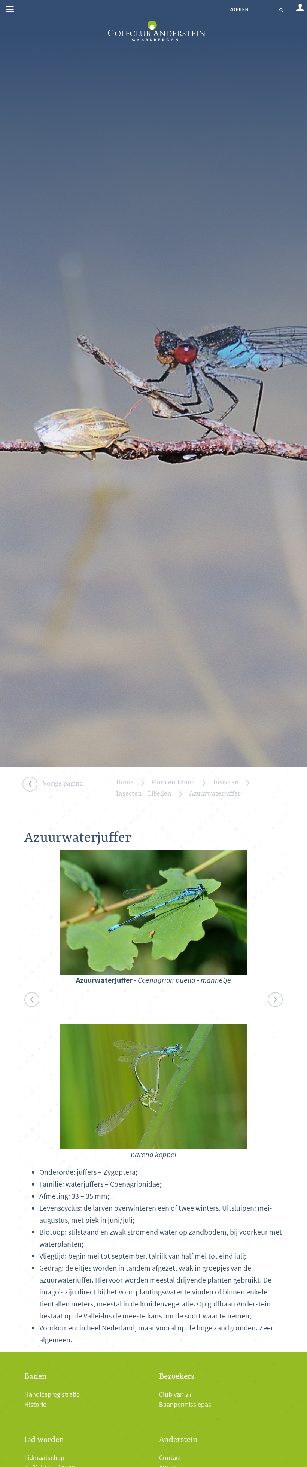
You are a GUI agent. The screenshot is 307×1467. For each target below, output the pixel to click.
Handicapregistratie (52, 1394)
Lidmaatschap (44, 1457)
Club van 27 (175, 1394)
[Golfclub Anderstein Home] (156, 21)
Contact (170, 1457)
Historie (35, 1404)
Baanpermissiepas (185, 1404)
